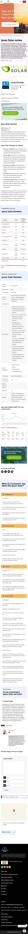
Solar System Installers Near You (9, 874)
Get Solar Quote (24, 2)
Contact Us (4, 894)
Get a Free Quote (10, 113)
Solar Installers (12, 35)
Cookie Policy (4, 919)
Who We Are (4, 885)
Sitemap (3, 891)
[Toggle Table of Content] (12, 832)
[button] (14, 810)
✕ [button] (26, 925)
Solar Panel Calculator (6, 877)
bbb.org (3, 232)
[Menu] (1, 2)
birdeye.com (4, 254)
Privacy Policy (4, 914)
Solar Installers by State (7, 880)
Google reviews (5, 257)
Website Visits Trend (12, 427)
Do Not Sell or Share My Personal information (12, 925)
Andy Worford (12, 730)
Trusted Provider (8, 725)
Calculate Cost (14, 458)
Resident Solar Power (5, 35)
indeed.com (4, 240)
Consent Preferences (6, 922)
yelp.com (4, 229)
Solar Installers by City (7, 883)
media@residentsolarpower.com (14, 904)
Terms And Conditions (7, 916)
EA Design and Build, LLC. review (15, 861)
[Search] (20, 2)
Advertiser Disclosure (5, 100)
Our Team (3, 888)
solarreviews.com (6, 227)
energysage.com (5, 224)
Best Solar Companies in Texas (10, 796)
